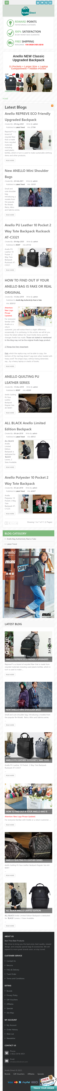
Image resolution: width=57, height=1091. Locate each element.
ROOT (18, 245)
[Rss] (52, 106)
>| (16, 523)
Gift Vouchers (12, 999)
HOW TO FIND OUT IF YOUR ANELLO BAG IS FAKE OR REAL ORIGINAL (28, 286)
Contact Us (11, 961)
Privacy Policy (12, 995)
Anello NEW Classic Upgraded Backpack (28, 58)
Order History (12, 1029)
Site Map (10, 1012)
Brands (9, 991)
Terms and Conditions (15, 978)
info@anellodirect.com (19, 1061)
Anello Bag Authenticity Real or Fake (29, 300)
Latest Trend (20, 127)
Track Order (11, 974)
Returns (10, 965)
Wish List (10, 1034)
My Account (11, 1025)
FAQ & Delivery (13, 969)
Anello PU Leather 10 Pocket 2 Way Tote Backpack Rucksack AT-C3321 (28, 231)
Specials (10, 1008)
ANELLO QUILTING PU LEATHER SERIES (24, 860)
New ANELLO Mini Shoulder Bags (23, 709)
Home (5, 98)
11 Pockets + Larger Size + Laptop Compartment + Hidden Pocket (28, 67)
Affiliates (10, 1004)
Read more (10, 160)
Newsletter (11, 1038)
